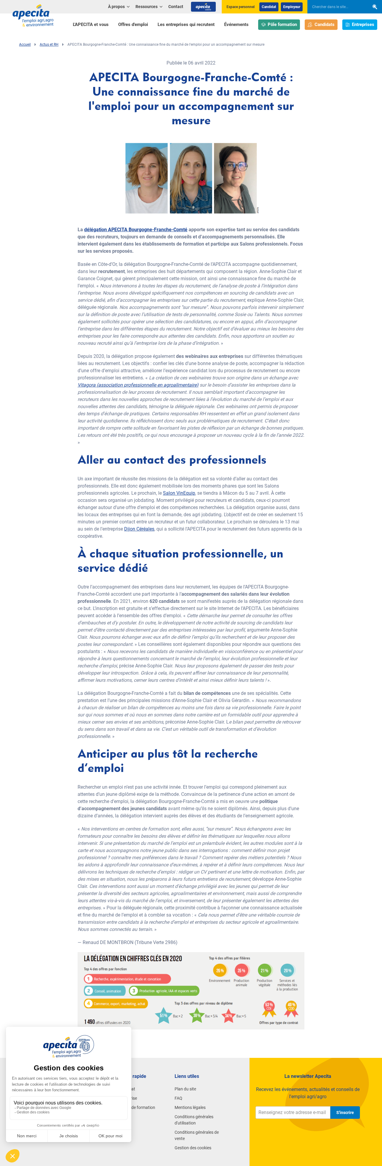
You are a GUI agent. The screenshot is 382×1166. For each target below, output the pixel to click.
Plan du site (185, 1089)
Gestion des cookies (193, 1147)
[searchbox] (335, 6)
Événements (236, 24)
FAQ (178, 1098)
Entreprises (363, 24)
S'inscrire (345, 1112)
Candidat (269, 7)
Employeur (291, 7)
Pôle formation (282, 24)
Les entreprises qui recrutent (186, 24)
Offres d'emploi (133, 24)
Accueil (25, 44)
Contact (175, 6)
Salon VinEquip (179, 493)
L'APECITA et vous (91, 24)
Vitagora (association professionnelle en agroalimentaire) (138, 385)
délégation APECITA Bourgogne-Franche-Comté (135, 229)
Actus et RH (49, 44)
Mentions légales (190, 1107)
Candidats (325, 24)
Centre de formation (136, 1107)
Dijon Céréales (139, 529)
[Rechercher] (375, 6)
